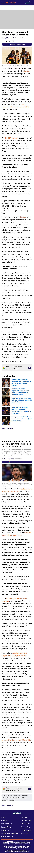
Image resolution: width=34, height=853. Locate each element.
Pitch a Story (25, 824)
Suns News (10, 428)
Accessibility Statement (9, 833)
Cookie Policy (6, 830)
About (3, 817)
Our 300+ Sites (26, 820)
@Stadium (15, 206)
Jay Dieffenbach (9, 38)
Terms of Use (25, 827)
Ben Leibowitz (8, 459)
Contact (4, 820)
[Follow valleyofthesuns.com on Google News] (29, 368)
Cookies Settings (7, 836)
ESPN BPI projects (11, 138)
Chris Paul (26, 71)
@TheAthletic (6, 206)
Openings (24, 817)
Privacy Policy (6, 827)
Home (3, 428)
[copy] (12, 41)
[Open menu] (3, 3)
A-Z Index (24, 833)
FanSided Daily (6, 824)
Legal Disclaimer (26, 830)
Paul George (22, 217)
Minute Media (10, 841)
